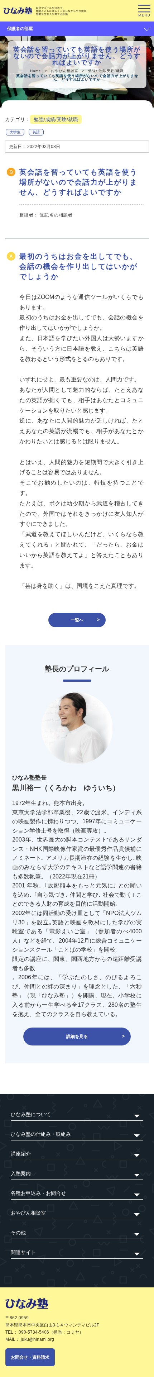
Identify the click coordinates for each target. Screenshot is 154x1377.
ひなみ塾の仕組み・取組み (41, 1134)
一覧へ (77, 620)
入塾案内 (21, 1173)
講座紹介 (21, 1154)
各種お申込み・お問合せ (38, 1193)
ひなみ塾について (31, 1114)
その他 (18, 1232)
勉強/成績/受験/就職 (106, 71)
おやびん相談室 (64, 71)
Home (35, 71)
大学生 (15, 132)
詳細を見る (77, 1036)
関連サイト (23, 1252)
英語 (36, 132)
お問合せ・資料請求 (30, 1357)
